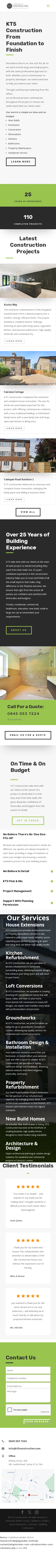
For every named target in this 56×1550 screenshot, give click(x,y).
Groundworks (21, 1018)
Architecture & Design (22, 1145)
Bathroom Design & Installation (27, 1044)
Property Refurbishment (22, 1084)
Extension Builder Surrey (17, 1520)
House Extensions (25, 925)
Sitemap (33, 1524)
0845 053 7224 (23, 714)
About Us (19, 630)
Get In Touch (28, 820)
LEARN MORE (14, 341)
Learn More (21, 161)
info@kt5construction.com (24, 1448)
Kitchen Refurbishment (22, 955)
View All (28, 512)
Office (12, 1456)
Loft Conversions (24, 986)
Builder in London (40, 1520)
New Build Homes (25, 1119)
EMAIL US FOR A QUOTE (28, 735)
